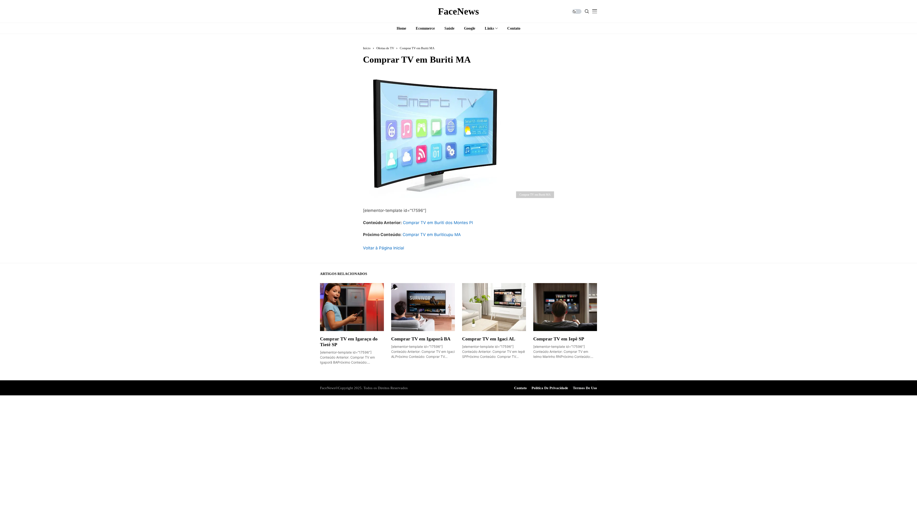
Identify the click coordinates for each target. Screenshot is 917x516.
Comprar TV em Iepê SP (558, 338)
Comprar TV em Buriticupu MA (432, 234)
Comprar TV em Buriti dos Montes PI (438, 222)
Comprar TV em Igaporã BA (420, 338)
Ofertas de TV (385, 48)
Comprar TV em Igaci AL (488, 338)
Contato (520, 388)
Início (367, 48)
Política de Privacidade (550, 388)
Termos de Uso (585, 388)
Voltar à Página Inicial (383, 248)
